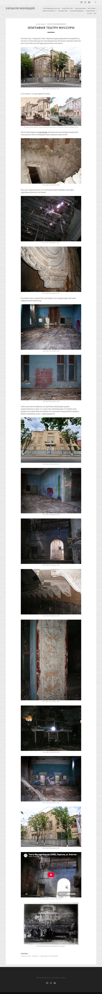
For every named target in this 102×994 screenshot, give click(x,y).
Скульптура (63, 11)
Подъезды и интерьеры (48, 956)
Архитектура (67, 8)
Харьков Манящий (20, 8)
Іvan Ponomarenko (56, 24)
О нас (89, 13)
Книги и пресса (49, 11)
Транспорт (90, 11)
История (91, 8)
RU (95, 13)
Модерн (35, 956)
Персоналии (80, 8)
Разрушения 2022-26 (51, 8)
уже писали (42, 132)
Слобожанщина (77, 11)
